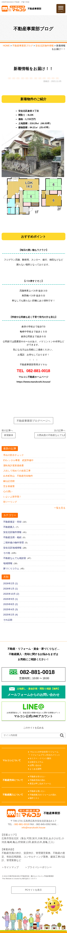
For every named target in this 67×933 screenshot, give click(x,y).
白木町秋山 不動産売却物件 (18, 476)
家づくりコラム (11, 568)
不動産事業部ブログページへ (33, 420)
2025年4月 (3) (10, 609)
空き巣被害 (9, 486)
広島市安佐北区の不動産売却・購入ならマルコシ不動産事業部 (31, 876)
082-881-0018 (21, 824)
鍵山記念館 (9, 481)
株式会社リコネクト (29, 878)
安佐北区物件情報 (12, 532)
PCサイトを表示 (33, 890)
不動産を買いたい (37, 791)
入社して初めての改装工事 (17, 470)
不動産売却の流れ (37, 780)
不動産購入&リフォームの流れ (43, 795)
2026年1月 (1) (10, 588)
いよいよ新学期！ (12, 496)
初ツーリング (10, 501)
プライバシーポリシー (39, 867)
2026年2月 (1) (10, 583)
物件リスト (34, 798)
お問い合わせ (35, 765)
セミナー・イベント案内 (40, 758)
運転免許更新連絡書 (13, 465)
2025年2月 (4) (10, 614)
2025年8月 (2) (10, 604)
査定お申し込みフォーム (40, 783)
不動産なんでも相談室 (14, 558)
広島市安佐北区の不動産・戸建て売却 (15, 2)
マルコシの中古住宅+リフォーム (44, 752)
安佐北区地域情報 (12, 547)
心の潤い (7, 491)
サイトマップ (11, 867)
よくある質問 (35, 769)
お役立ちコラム (36, 762)
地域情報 (7, 563)
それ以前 (7, 619)
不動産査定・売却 (12, 521)
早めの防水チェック (13, 455)
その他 (6, 553)
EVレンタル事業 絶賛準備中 (18, 460)
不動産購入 (9, 527)
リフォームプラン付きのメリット (45, 755)
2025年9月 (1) (10, 599)
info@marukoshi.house (33, 827)
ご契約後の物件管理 (13, 542)
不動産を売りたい (37, 776)
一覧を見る (59, 508)
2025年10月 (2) (11, 594)
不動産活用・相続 (12, 537)
